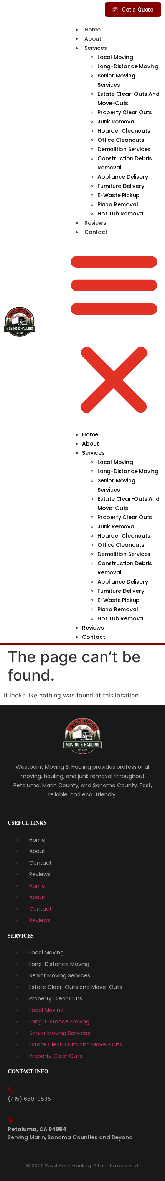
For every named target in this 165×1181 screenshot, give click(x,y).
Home (92, 29)
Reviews (95, 223)
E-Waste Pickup (118, 195)
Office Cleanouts (121, 140)
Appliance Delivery (123, 177)
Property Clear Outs (125, 112)
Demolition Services (124, 149)
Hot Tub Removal (121, 213)
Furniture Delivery (121, 186)
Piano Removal (118, 204)
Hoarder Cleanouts (124, 131)
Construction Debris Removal (124, 163)
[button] (114, 332)
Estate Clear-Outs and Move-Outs (128, 98)
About (92, 39)
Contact (95, 232)
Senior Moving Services (116, 80)
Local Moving (115, 57)
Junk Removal (117, 121)
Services (95, 48)
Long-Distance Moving (127, 66)
